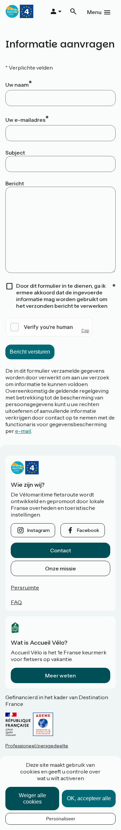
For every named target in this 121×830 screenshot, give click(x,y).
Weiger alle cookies (32, 799)
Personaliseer (60, 818)
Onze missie (60, 568)
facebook (88, 530)
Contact (60, 550)
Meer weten (60, 675)
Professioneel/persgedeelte (36, 746)
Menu (94, 12)
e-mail (23, 431)
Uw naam (17, 84)
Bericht (14, 183)
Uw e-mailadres (25, 119)
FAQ (16, 602)
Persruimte (25, 587)
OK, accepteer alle (89, 798)
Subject (15, 152)
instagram (38, 530)
